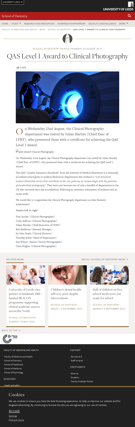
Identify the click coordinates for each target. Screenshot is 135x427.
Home (5, 23)
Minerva (74, 373)
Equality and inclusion (102, 23)
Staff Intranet (77, 360)
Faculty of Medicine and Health (19, 29)
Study (15, 23)
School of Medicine (13, 368)
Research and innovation (39, 23)
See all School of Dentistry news (103, 259)
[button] (129, 16)
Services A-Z (76, 356)
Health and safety (12, 385)
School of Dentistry (14, 16)
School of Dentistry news (50, 48)
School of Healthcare (13, 364)
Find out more (16, 420)
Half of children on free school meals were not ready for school (107, 293)
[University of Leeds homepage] (118, 6)
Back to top (9, 330)
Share (23, 67)
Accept (14, 411)
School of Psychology (13, 372)
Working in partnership (71, 23)
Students (75, 377)
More (122, 23)
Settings (13, 416)
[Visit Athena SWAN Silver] (11, 338)
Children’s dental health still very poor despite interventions (66, 293)
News (42, 29)
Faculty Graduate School (82, 381)
